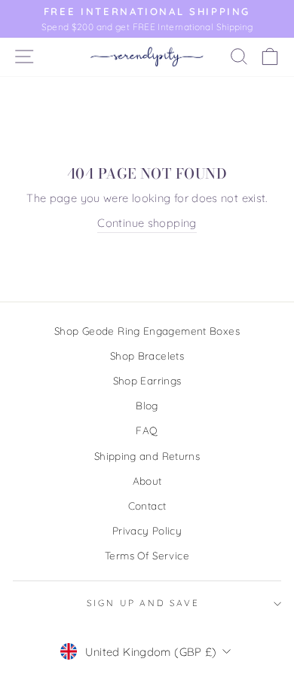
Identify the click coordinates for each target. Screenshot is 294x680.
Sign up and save (143, 602)
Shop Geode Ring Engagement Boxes (147, 330)
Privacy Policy (147, 530)
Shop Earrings (147, 380)
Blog (147, 405)
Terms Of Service (147, 555)
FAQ (147, 430)
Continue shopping (146, 223)
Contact (147, 505)
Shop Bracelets (147, 355)
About (147, 480)
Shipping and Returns (147, 455)
